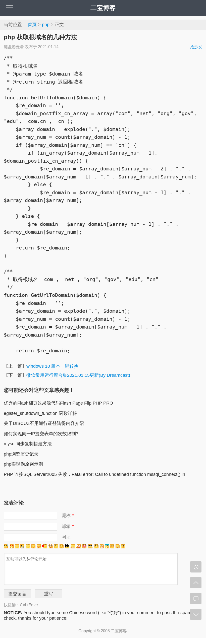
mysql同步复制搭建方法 (28, 443)
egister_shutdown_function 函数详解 (40, 413)
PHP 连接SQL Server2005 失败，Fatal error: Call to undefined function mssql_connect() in (94, 474)
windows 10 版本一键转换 (52, 366)
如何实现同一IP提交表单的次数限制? (41, 433)
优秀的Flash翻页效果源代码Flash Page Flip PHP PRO (58, 403)
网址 (66, 537)
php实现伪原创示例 (23, 464)
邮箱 (68, 526)
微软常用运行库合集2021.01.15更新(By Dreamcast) (78, 375)
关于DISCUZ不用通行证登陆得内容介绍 (44, 423)
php (45, 24)
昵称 (68, 515)
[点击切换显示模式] (195, 566)
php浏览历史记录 (21, 454)
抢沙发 (196, 47)
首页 (32, 24)
